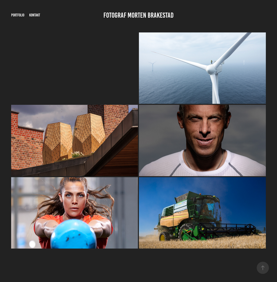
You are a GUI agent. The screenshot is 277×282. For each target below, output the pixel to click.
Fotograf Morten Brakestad (138, 15)
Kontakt (34, 15)
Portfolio (17, 15)
